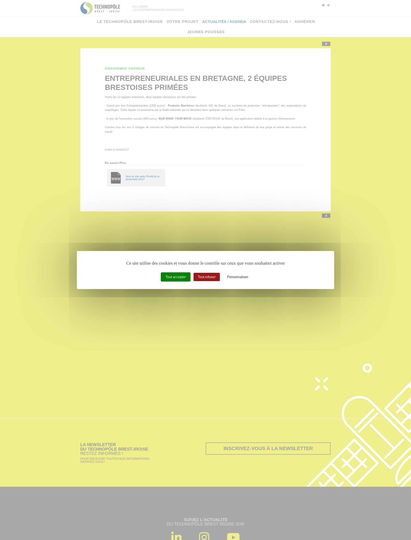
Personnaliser (237, 277)
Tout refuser (207, 277)
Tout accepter (175, 277)
